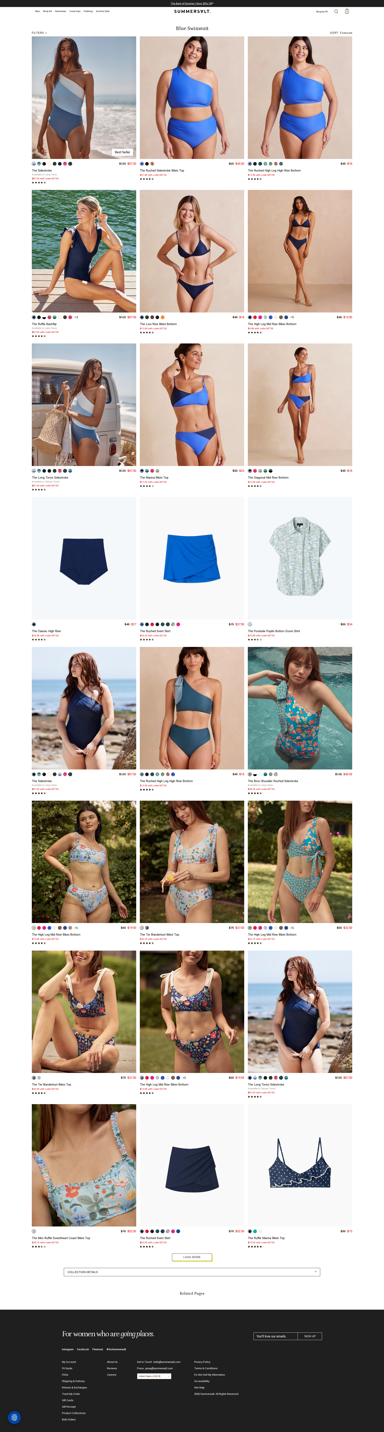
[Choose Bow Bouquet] (173, 624)
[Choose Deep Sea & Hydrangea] (142, 471)
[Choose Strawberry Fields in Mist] (265, 317)
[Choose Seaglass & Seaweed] (55, 317)
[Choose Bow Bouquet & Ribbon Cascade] (276, 774)
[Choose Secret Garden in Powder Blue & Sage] (250, 624)
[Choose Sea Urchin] (44, 164)
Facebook (83, 1349)
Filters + (39, 32)
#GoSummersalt (116, 1349)
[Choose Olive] (55, 164)
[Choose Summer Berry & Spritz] (49, 317)
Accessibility (201, 1381)
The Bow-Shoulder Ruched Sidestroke (273, 781)
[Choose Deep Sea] (60, 164)
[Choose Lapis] (142, 624)
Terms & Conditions (206, 1368)
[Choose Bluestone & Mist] (265, 774)
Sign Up (310, 1336)
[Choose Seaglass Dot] (255, 1231)
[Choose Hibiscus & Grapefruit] (152, 471)
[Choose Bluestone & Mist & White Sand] (70, 471)
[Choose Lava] (255, 317)
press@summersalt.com (159, 1368)
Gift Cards (67, 1400)
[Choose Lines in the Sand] (157, 471)
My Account (69, 1361)
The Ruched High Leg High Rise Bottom (274, 170)
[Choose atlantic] (286, 317)
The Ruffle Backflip (44, 324)
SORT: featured (341, 32)
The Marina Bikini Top (154, 477)
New (37, 11)
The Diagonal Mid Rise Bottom (268, 477)
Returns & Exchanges (74, 1387)
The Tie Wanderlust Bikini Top (159, 934)
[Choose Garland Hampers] (265, 164)
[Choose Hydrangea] (142, 164)
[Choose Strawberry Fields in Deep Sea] (147, 928)
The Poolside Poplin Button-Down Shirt (274, 631)
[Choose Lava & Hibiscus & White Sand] (65, 164)
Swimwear (60, 11)
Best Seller (122, 152)
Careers (111, 1374)
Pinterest (97, 1349)
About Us (112, 1361)
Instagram (68, 1349)
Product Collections (74, 1413)
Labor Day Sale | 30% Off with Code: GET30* (192, 3)
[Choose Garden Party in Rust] (152, 164)
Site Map (199, 1387)
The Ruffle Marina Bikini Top (266, 1238)
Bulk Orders (69, 1419)
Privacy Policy (202, 1361)
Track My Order (71, 1393)
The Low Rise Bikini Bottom (158, 324)
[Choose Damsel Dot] (276, 317)
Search (336, 12)
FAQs (65, 1374)
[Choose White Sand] (49, 164)
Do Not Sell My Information (209, 1374)
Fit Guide (67, 1368)
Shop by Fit (322, 11)
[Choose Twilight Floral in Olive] (271, 774)
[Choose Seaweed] (260, 164)
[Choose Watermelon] (70, 317)
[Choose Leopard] (281, 317)
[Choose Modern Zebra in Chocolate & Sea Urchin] (152, 317)
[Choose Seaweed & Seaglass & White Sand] (39, 164)
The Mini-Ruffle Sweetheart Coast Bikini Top (61, 1238)
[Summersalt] (192, 10)
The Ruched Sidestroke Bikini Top (162, 170)
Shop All (47, 11)
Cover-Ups (74, 11)
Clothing (88, 11)
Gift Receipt (69, 1406)
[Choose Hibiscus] (260, 317)
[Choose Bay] (281, 164)
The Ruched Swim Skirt (155, 631)
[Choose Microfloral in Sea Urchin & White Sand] (65, 317)
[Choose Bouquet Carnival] (70, 164)
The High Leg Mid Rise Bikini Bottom (272, 324)
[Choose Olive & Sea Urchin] (271, 471)
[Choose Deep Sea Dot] (250, 1231)
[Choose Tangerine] (163, 317)
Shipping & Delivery (73, 1381)
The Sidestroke (42, 170)
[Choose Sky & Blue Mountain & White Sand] (34, 164)
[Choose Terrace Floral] (271, 164)
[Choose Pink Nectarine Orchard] (70, 928)
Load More (192, 1257)
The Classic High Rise (46, 631)
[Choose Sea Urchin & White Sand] (44, 317)
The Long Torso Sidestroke (50, 477)
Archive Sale (102, 11)
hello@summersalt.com (166, 1361)
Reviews (112, 1368)
